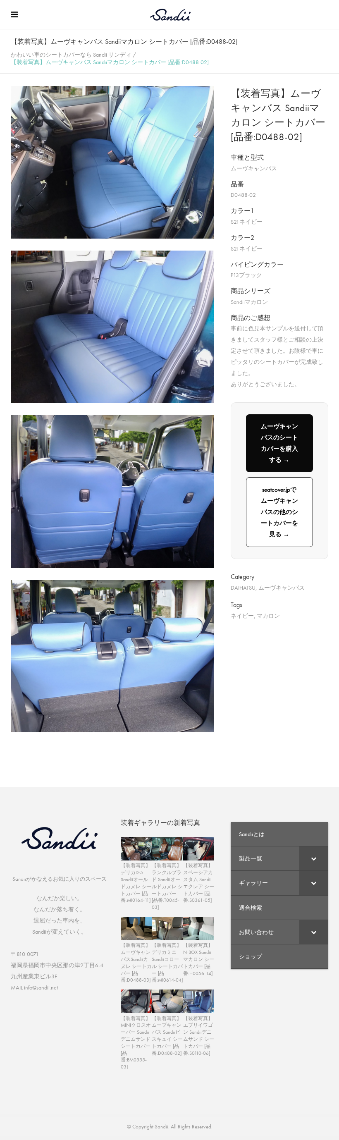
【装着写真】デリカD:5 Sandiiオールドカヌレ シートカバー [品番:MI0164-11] (136, 882)
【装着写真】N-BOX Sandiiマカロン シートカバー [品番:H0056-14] (198, 959)
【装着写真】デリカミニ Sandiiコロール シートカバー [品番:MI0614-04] (167, 962)
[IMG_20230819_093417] (112, 236)
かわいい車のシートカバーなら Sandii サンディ (71, 54)
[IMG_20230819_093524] (112, 401)
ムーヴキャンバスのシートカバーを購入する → (279, 443)
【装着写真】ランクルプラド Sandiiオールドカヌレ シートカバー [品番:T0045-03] (167, 886)
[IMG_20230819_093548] (112, 565)
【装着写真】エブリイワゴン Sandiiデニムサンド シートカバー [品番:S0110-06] (198, 1035)
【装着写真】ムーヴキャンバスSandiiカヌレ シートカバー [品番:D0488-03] (136, 962)
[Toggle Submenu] (313, 858)
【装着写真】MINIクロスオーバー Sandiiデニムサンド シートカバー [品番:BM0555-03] (136, 1043)
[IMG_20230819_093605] (112, 730)
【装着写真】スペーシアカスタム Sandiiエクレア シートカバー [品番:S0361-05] (198, 882)
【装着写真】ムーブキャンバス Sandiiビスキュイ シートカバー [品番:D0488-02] (167, 1035)
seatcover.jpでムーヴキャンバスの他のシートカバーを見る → (279, 511)
